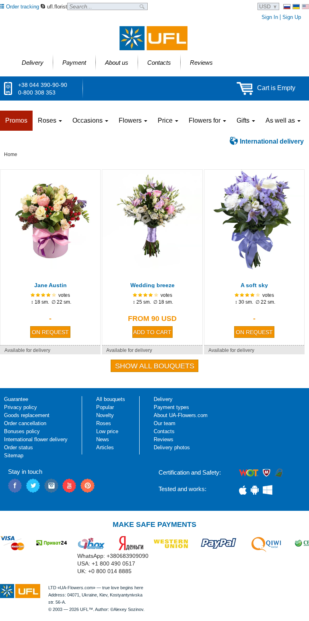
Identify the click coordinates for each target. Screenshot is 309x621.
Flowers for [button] (205, 120)
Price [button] (166, 120)
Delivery (163, 399)
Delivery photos (172, 447)
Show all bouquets (154, 366)
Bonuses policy (22, 431)
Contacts (164, 431)
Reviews (163, 439)
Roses (103, 423)
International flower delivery (36, 439)
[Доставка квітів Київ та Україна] (296, 6)
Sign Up (291, 17)
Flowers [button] (131, 120)
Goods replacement (26, 415)
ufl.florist (57, 7)
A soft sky (254, 285)
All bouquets (110, 399)
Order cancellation (25, 423)
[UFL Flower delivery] (153, 38)
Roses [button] (48, 120)
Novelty (105, 415)
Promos (16, 120)
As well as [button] (281, 120)
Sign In (270, 17)
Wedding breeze (152, 285)
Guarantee (16, 399)
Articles (105, 447)
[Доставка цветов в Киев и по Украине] (286, 6)
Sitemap (13, 455)
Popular (105, 407)
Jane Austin (50, 285)
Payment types (171, 407)
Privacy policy (20, 407)
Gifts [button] (244, 120)
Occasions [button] (88, 120)
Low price (107, 431)
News (102, 439)
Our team (164, 423)
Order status (18, 447)
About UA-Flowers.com (181, 415)
